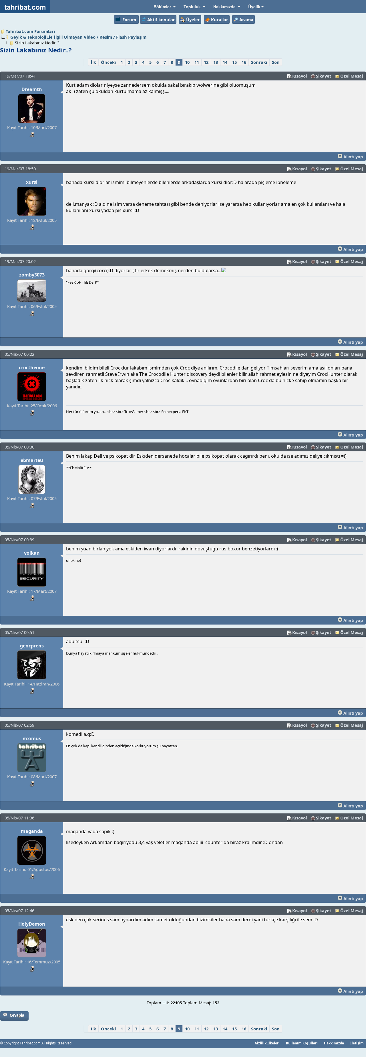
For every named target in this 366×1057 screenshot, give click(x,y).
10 (187, 62)
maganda (32, 831)
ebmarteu (32, 460)
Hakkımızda (334, 1043)
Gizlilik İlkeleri (267, 1043)
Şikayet (323, 76)
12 (206, 62)
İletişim (357, 1043)
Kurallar (219, 19)
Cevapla (17, 1015)
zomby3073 (32, 275)
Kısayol (299, 76)
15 (234, 62)
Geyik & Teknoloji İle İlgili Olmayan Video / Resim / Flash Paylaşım (78, 37)
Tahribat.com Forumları (30, 31)
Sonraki (259, 62)
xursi (31, 182)
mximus (32, 738)
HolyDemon (31, 924)
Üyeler (193, 19)
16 (244, 62)
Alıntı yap (352, 156)
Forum (129, 19)
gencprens (32, 646)
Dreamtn (31, 89)
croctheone (32, 367)
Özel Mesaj (351, 76)
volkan (32, 553)
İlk (93, 62)
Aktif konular (161, 19)
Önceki (108, 62)
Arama (246, 19)
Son (276, 62)
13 (215, 62)
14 (225, 62)
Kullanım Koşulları (302, 1043)
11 (196, 62)
